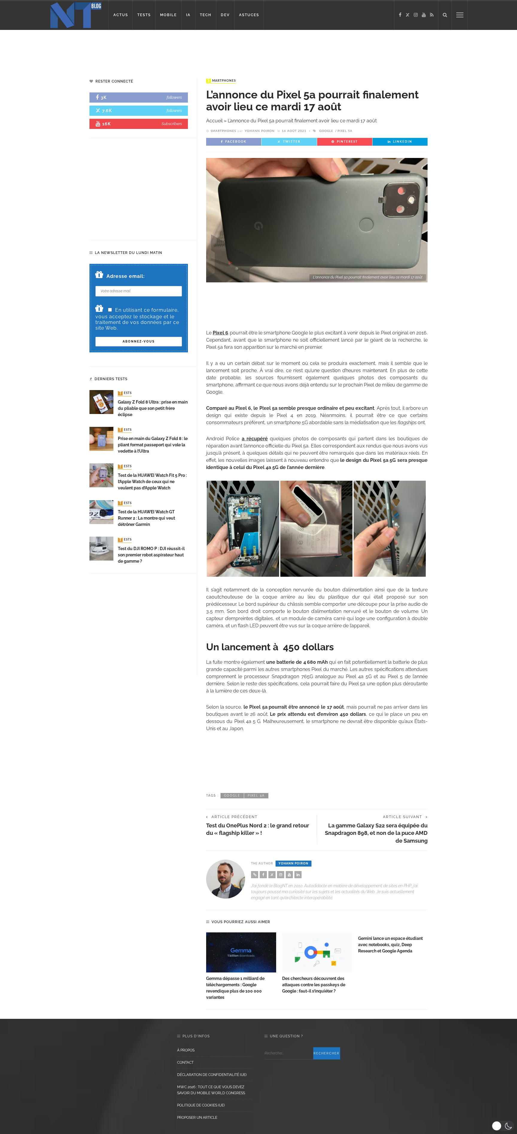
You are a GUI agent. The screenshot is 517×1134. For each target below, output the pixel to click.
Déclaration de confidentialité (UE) (212, 1075)
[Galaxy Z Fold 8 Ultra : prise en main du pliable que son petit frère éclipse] (101, 402)
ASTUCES (249, 15)
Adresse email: (126, 276)
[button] (503, 1126)
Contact (185, 1062)
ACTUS (120, 15)
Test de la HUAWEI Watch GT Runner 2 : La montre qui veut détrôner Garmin (146, 518)
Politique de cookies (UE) (201, 1105)
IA (188, 15)
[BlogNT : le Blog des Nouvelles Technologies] (76, 14)
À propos (185, 1050)
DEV (225, 15)
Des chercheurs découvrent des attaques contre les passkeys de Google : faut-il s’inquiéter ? (313, 984)
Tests (125, 393)
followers (174, 97)
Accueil (214, 121)
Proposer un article (197, 1117)
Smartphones (221, 81)
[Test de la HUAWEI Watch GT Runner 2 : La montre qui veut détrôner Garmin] (101, 512)
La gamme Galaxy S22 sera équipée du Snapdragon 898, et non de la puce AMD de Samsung (376, 833)
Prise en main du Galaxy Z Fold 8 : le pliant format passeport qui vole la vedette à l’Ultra (153, 444)
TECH (206, 15)
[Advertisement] (115, 49)
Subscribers (172, 123)
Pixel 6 (220, 333)
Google (326, 131)
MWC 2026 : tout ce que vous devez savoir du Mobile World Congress (211, 1090)
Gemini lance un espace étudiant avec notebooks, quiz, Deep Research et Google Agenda (390, 944)
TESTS (144, 15)
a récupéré (255, 439)
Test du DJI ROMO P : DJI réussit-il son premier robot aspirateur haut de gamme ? (151, 555)
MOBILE (168, 15)
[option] (241, 966)
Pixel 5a (344, 131)
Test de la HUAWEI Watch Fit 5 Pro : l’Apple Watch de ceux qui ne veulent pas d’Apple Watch (152, 481)
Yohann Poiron (260, 131)
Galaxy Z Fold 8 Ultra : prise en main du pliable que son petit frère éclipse (153, 408)
